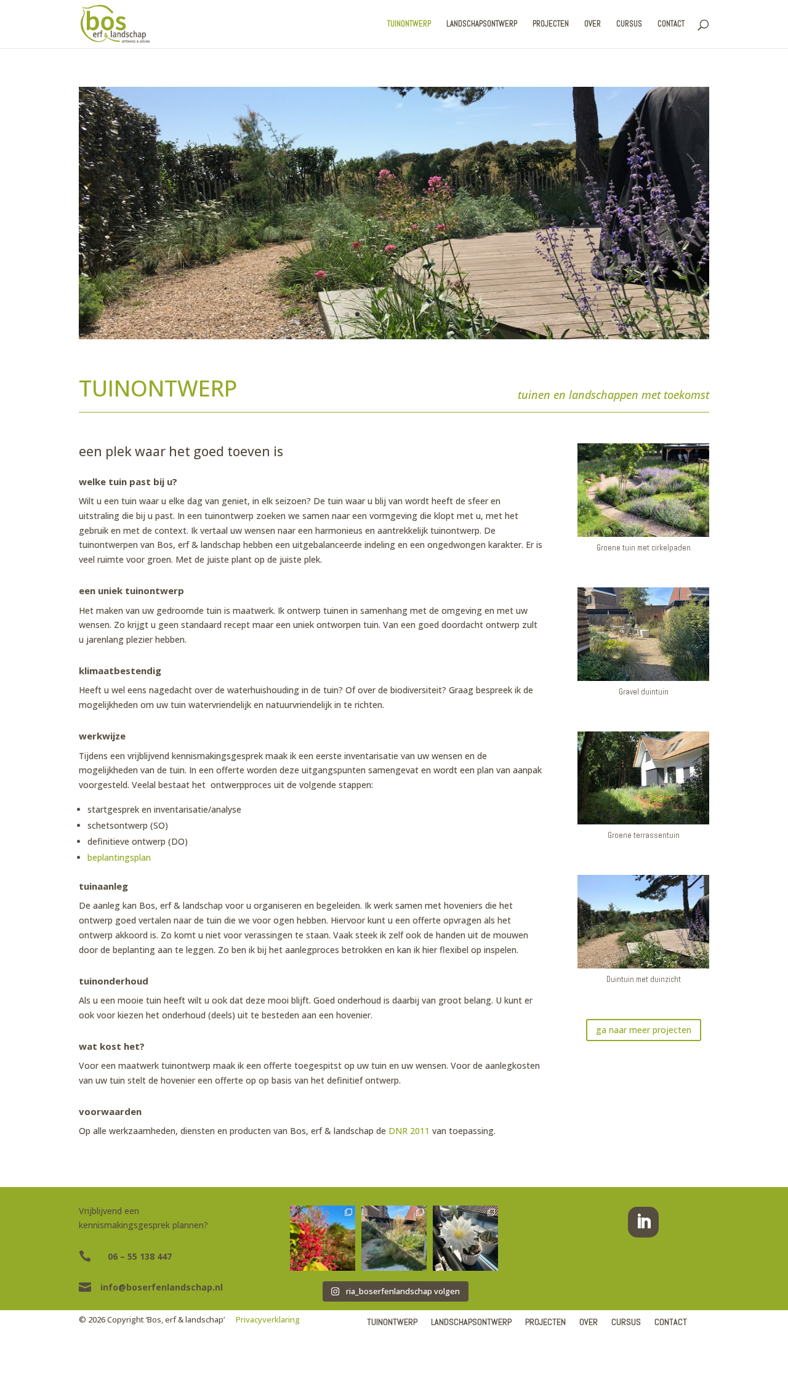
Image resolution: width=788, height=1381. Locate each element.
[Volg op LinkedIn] (643, 1222)
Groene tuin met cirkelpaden (644, 547)
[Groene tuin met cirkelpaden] (643, 490)
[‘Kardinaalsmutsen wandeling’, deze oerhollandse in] (322, 1238)
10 (441, 314)
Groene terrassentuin (644, 835)
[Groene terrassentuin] (643, 778)
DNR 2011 (409, 1131)
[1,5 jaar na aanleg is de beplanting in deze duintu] (394, 1238)
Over (592, 24)
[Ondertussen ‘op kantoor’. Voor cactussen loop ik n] (465, 1238)
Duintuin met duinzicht (643, 979)
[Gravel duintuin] (643, 634)
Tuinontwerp (409, 24)
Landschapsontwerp (481, 24)
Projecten (551, 24)
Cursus (629, 24)
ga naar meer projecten (643, 1030)
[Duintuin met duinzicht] (643, 921)
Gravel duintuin (644, 691)
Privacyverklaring (268, 1319)
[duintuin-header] (394, 336)
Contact (671, 24)
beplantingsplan (119, 857)
